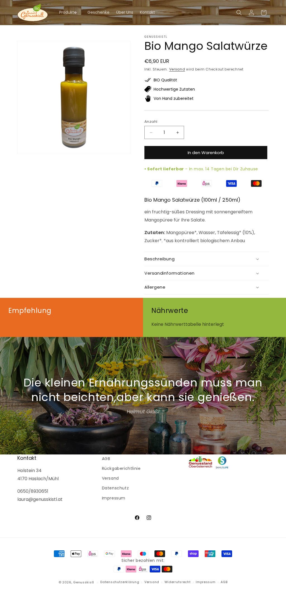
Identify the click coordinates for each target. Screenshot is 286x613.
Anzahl (150, 121)
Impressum (113, 498)
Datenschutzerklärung (119, 582)
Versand (177, 69)
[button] (70, 12)
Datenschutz (115, 488)
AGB (106, 458)
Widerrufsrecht (178, 582)
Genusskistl (83, 582)
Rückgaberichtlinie (121, 468)
